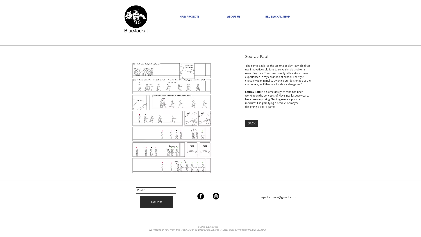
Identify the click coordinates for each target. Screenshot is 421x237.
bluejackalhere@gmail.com (276, 197)
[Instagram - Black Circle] (216, 196)
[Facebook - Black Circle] (200, 196)
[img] (171, 118)
